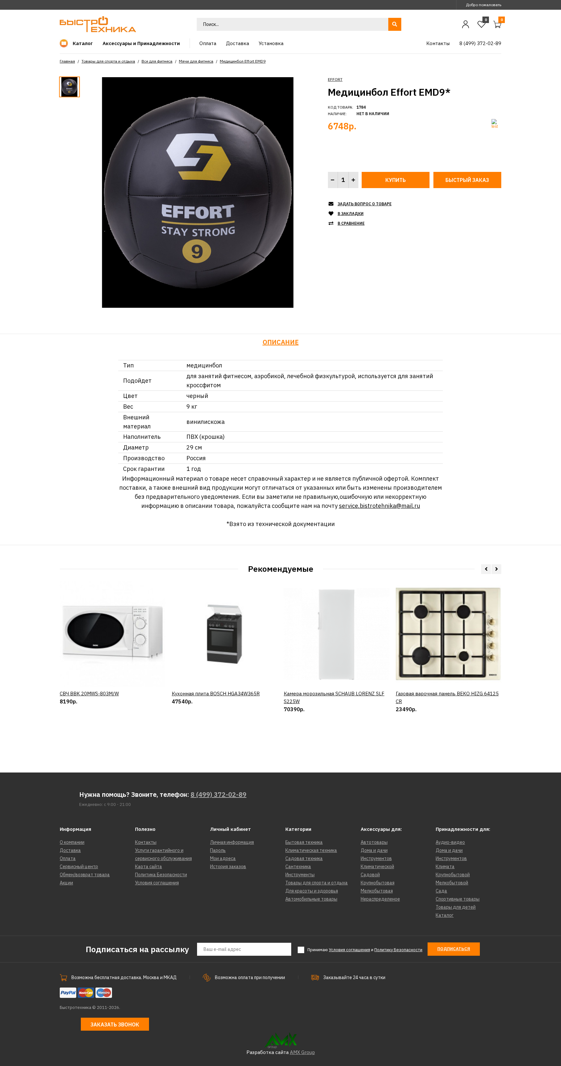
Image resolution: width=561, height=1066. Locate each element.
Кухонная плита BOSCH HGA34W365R (216, 693)
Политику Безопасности (398, 949)
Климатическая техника (311, 850)
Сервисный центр (79, 866)
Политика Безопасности (161, 875)
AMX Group (302, 1052)
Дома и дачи (374, 850)
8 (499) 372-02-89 (218, 794)
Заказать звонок (115, 1024)
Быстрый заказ (467, 180)
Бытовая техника (304, 842)
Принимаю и (364, 949)
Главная (67, 61)
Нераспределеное (380, 899)
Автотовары (374, 842)
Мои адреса (223, 858)
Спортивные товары (458, 899)
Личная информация (232, 842)
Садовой (370, 875)
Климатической (377, 866)
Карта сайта (148, 866)
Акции (66, 883)
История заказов (228, 866)
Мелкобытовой (452, 883)
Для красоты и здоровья (311, 891)
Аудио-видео (450, 842)
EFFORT (335, 79)
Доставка (70, 850)
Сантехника (298, 866)
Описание (281, 342)
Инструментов (376, 858)
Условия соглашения (157, 883)
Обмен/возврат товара (85, 875)
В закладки (351, 213)
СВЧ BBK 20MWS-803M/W (89, 693)
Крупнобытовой (453, 875)
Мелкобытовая (377, 891)
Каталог (445, 915)
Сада (441, 891)
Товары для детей (456, 907)
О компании (72, 842)
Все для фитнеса (157, 61)
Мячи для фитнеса (196, 61)
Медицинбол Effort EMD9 (243, 61)
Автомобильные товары (311, 899)
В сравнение (351, 223)
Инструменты (300, 875)
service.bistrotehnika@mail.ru (379, 505)
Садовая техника (304, 858)
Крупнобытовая (377, 883)
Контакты (145, 842)
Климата (445, 866)
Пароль (218, 850)
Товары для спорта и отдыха (108, 61)
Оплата (68, 858)
